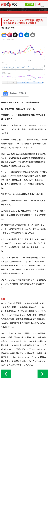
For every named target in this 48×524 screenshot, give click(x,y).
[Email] (33, 34)
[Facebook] (21, 34)
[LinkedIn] (27, 34)
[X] (15, 34)
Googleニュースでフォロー (19, 93)
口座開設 (29, 4)
